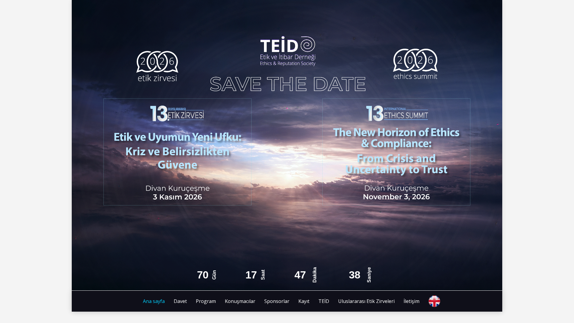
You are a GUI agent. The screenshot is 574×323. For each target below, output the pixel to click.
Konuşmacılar (240, 301)
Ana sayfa (154, 301)
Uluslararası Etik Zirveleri (366, 301)
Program (206, 301)
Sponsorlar (276, 301)
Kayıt (303, 301)
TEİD (323, 301)
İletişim (411, 301)
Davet (180, 301)
